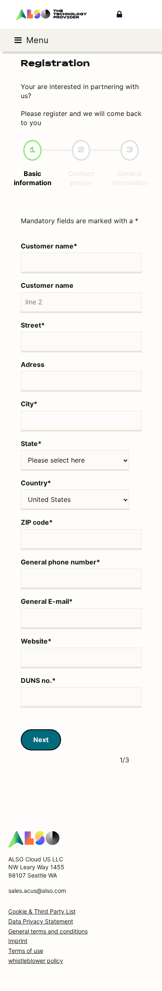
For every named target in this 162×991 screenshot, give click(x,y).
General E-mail (47, 601)
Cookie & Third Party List (42, 911)
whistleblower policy (35, 960)
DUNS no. (38, 680)
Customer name (49, 246)
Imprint (17, 940)
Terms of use (25, 950)
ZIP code (37, 522)
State (31, 443)
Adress (32, 364)
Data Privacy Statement (40, 921)
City (29, 404)
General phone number (60, 562)
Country (36, 483)
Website (36, 641)
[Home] (33, 838)
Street (33, 325)
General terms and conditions (48, 931)
